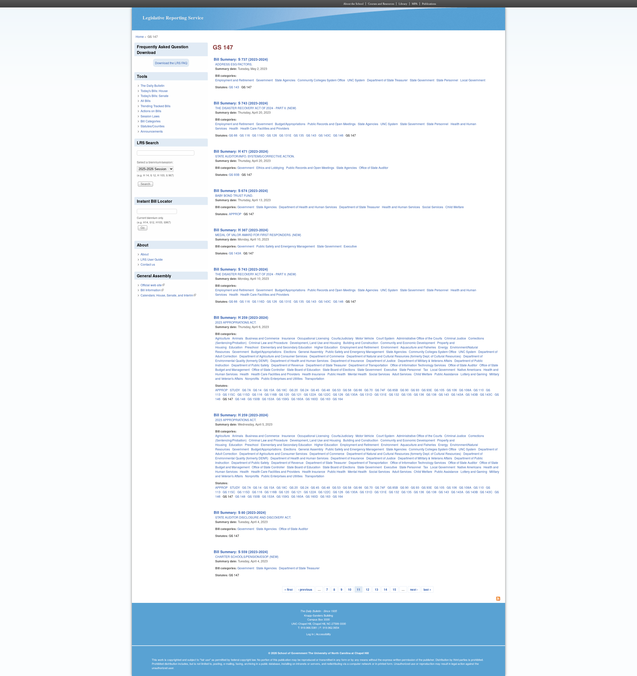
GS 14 (257, 390)
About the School (353, 3)
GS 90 (404, 390)
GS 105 (439, 390)
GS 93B (234, 174)
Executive (350, 246)
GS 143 (234, 87)
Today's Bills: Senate (154, 96)
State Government (422, 80)
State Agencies (285, 80)
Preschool (252, 347)
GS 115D (243, 394)
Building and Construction (360, 342)
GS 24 (304, 390)
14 (385, 589)
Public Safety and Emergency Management (285, 246)
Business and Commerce (262, 338)
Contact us (148, 264)
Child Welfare (454, 207)
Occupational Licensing (313, 338)
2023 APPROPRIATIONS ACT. (235, 322)
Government (264, 80)
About (145, 254)
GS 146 (338, 135)
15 (394, 589)
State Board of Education (303, 369)
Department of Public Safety (250, 365)
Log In (310, 634)
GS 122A (310, 394)
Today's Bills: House (154, 91)
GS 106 (452, 390)
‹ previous (305, 589)
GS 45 (315, 390)
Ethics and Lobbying (270, 167)
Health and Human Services (401, 207)
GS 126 (272, 135)
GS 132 (394, 394)
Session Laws (150, 116)
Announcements (152, 131)
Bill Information (152, 290)
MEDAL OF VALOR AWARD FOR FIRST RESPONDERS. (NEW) (258, 235)
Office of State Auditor (373, 167)
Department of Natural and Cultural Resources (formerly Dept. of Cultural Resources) (404, 356)
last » (427, 589)
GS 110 (479, 390)
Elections (290, 351)
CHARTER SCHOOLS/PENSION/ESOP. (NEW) (246, 556)
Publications (429, 3)
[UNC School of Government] (252, 3)
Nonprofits (252, 378)
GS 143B (472, 394)
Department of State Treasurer (387, 80)
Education (236, 347)
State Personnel (447, 80)
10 (349, 589)
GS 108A (465, 390)
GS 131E (285, 135)
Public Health (336, 374)
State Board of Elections (339, 369)
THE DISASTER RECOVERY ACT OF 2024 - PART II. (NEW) (255, 108)
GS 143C (324, 135)
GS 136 (419, 394)
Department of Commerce (327, 356)
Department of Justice (381, 360)
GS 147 (246, 87)
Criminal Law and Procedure (268, 342)
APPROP (235, 214)
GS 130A (351, 394)
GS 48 (325, 390)
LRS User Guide (152, 259)
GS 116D (258, 135)
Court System (385, 338)
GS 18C (281, 390)
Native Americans (469, 369)
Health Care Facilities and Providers (264, 128)
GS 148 (240, 399)
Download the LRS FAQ (171, 63)
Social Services (432, 207)
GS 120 (284, 394)
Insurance (288, 338)
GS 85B (392, 390)
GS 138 (431, 394)
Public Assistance (446, 374)
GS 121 (296, 394)
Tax (425, 369)
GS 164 (338, 399)
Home (140, 36)
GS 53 (336, 390)
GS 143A (235, 253)
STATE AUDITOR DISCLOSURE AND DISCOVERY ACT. (253, 517)
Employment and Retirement (234, 80)
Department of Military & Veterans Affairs (425, 360)
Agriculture (222, 338)
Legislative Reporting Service (173, 17)
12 (367, 589)
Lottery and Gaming (474, 374)
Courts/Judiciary (342, 338)
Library (403, 3)
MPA (415, 3)
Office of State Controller (268, 369)
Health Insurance (313, 374)
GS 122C (324, 394)
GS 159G (282, 399)
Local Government (472, 80)
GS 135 (299, 135)
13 (376, 589)
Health (233, 128)
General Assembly (310, 351)
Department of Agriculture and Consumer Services (273, 356)
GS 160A (297, 399)
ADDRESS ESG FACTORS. (233, 64)
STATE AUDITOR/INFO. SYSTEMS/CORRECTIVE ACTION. (255, 156)
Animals (237, 338)
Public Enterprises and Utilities (282, 378)
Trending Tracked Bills (155, 106)
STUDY (235, 390)
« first (288, 589)
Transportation (314, 378)
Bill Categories (150, 121)
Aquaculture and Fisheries (418, 347)
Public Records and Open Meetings (332, 124)
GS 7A (246, 390)
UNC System (356, 80)
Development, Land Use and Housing (315, 342)
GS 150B (254, 399)
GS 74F (380, 390)
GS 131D (366, 394)
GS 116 (245, 135)
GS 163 (325, 399)
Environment (389, 347)
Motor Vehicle (365, 338)
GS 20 (293, 390)
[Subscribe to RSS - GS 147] (357, 599)
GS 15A (269, 390)
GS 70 (368, 390)
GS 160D (312, 399)
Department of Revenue (287, 365)
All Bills (146, 100)
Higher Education (326, 347)
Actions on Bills (151, 111)
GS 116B (271, 394)
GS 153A (268, 399)
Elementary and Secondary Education (286, 347)
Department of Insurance (347, 360)
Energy (443, 347)
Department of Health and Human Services (308, 207)
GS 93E (427, 390)
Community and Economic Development (407, 342)
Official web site (153, 285)
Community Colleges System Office (321, 80)
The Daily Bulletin (152, 85)
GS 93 (415, 390)
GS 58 (347, 390)
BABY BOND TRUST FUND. (234, 195)
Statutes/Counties (152, 126)
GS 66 (233, 135)
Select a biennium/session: (155, 162)
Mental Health (357, 374)
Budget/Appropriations (290, 124)
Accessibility (323, 634)
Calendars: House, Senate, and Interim (168, 295)
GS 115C (229, 394)
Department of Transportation (368, 365)
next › (414, 589)
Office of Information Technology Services (418, 365)
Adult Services (402, 374)
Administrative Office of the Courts (419, 338)
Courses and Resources (381, 3)
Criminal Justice (455, 338)
